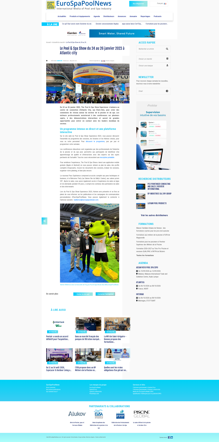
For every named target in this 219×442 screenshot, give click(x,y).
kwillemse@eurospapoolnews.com (86, 200)
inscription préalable (107, 157)
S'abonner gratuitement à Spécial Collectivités (146, 389)
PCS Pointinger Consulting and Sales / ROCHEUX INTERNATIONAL (159, 186)
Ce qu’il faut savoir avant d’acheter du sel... (77, 24)
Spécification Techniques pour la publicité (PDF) (147, 393)
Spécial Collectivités (96, 391)
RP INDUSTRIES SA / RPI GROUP (159, 193)
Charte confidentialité (100, 437)
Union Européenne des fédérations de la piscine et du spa (99, 425)
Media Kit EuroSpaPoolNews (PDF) (143, 391)
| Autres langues (110, 60)
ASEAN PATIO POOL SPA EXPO (147, 267)
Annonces (122, 16)
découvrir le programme (95, 141)
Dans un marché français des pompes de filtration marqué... (87, 337)
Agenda (97, 16)
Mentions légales (90, 437)
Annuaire (133, 16)
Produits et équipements (80, 16)
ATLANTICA (140, 282)
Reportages (145, 16)
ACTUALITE (52, 332)
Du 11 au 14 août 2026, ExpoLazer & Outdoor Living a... (59, 368)
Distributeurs (108, 16)
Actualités (62, 16)
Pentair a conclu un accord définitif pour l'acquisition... (57, 337)
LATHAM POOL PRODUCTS (157, 203)
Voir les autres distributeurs (154, 215)
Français (160, 3)
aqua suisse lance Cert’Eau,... (132, 24)
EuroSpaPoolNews (95, 387)
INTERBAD (140, 294)
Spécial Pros (93, 389)
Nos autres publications (53, 389)
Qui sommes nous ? (52, 391)
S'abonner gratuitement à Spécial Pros (144, 387)
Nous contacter (50, 387)
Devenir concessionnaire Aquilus (107, 24)
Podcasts (157, 16)
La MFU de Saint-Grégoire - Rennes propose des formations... (115, 339)
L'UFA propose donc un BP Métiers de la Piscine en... (85, 368)
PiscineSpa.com (94, 393)
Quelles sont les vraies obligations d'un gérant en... (115, 368)
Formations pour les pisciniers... (157, 24)
